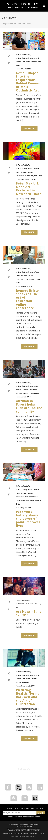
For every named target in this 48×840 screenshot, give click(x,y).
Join (40, 813)
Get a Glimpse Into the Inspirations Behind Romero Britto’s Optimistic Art (28, 81)
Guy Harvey (20, 500)
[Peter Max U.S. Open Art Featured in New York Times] (24, 151)
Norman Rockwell (22, 682)
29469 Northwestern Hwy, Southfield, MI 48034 (25, 829)
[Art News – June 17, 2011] (24, 586)
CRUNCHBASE (34, 824)
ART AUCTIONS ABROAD (24, 826)
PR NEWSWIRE (13, 824)
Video (18, 65)
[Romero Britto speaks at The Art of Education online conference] (24, 255)
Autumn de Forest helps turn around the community (29, 406)
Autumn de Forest (22, 393)
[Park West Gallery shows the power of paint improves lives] (24, 472)
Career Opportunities (29, 833)
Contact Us (18, 8)
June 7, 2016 (25, 397)
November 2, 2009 (28, 686)
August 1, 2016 (26, 286)
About (5, 833)
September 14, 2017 (28, 179)
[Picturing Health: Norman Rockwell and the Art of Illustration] (24, 658)
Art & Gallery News (25, 58)
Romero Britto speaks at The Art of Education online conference (27, 299)
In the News (29, 176)
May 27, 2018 (26, 69)
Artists (9, 8)
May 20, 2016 (26, 508)
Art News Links (23, 604)
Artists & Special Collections (26, 390)
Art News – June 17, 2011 (28, 613)
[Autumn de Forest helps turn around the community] (24, 369)
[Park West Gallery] (22, 5)
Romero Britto (36, 62)
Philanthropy (29, 279)
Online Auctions (31, 8)
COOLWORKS (24, 824)
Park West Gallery (24, 54)
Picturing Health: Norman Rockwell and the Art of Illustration (29, 697)
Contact (17, 833)
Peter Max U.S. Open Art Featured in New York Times (28, 189)
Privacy (42, 833)
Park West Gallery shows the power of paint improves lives (28, 518)
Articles (35, 386)
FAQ (10, 833)
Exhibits (34, 679)
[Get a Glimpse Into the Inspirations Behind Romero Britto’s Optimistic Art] (24, 41)
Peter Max (38, 176)
